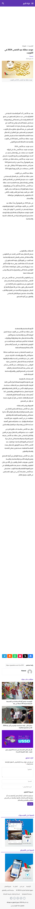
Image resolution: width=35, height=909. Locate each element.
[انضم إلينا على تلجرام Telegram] (11, 898)
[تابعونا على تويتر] (20, 898)
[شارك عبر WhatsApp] (15, 656)
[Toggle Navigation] (32, 3)
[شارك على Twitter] (25, 656)
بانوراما (24, 46)
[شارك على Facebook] (30, 656)
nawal (31, 56)
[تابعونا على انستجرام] (17, 898)
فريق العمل (7, 886)
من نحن (22, 886)
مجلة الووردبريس (15, 905)
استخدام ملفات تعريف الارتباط (11, 894)
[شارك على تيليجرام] (4, 656)
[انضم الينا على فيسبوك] (14, 898)
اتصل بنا (15, 886)
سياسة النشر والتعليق (8, 890)
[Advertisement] (17, 25)
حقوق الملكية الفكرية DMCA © (24, 890)
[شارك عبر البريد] (20, 656)
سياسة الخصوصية (27, 894)
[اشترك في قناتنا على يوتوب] (24, 898)
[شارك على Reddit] (10, 656)
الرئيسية (28, 886)
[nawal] (29, 671)
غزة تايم (26, 3)
